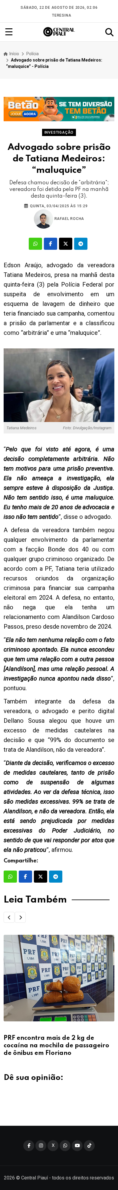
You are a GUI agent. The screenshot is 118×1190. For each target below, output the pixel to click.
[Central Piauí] (59, 32)
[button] (9, 917)
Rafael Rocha (68, 219)
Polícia (32, 53)
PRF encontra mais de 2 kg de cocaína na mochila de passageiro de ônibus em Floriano (56, 1045)
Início (13, 53)
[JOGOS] (59, 109)
